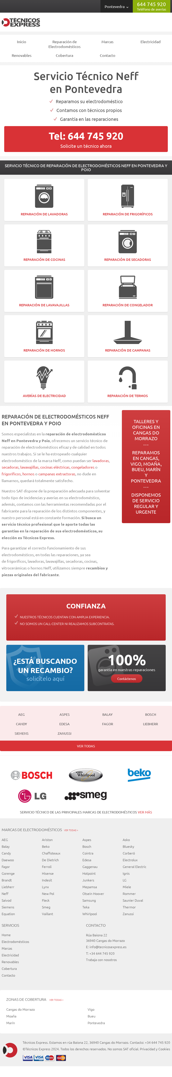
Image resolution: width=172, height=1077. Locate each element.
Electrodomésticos (15, 941)
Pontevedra (115, 6)
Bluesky (128, 846)
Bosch (150, 714)
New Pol (48, 893)
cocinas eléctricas (55, 467)
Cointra (87, 853)
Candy (21, 724)
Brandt (7, 880)
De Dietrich (50, 859)
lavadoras (101, 460)
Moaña (11, 1016)
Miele (127, 886)
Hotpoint (89, 873)
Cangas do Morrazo (20, 1009)
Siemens (22, 733)
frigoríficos (11, 474)
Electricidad (151, 41)
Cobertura (64, 55)
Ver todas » (71, 830)
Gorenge (8, 873)
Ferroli (47, 866)
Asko (126, 839)
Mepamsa (89, 886)
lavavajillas (29, 467)
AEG (21, 714)
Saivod (6, 900)
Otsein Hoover (93, 893)
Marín (10, 1022)
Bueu (91, 1016)
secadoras (10, 467)
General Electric (134, 866)
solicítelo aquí (45, 669)
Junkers (88, 880)
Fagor (107, 724)
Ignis (126, 873)
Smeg (46, 907)
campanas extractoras (56, 474)
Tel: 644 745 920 (86, 135)
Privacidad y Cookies (155, 1048)
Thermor (129, 907)
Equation (8, 913)
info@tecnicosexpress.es (108, 946)
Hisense (48, 873)
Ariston (47, 839)
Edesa (64, 724)
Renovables (21, 55)
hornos (28, 474)
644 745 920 (151, 4)
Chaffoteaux (51, 853)
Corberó (129, 853)
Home (6, 934)
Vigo (91, 1009)
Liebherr (150, 724)
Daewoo (8, 859)
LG (124, 880)
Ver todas (86, 746)
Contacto (107, 55)
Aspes (65, 714)
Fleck (46, 900)
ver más (145, 812)
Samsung (89, 900)
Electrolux (130, 859)
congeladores (83, 467)
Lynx (45, 886)
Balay (107, 714)
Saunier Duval (133, 900)
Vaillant (47, 913)
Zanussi (64, 733)
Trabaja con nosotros (101, 959)
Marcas (107, 41)
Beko (46, 846)
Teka (85, 907)
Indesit (47, 880)
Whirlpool (89, 913)
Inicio (21, 41)
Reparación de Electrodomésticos (64, 43)
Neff (5, 893)
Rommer (129, 893)
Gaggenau (90, 866)
